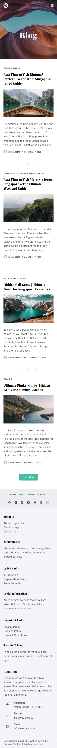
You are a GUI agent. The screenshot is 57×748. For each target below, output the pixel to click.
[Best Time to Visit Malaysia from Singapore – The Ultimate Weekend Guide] (28, 208)
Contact (42, 494)
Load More (28, 477)
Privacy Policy (11, 626)
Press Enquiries (12, 583)
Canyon (7, 173)
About (30, 494)
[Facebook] (9, 502)
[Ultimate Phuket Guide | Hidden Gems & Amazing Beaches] (28, 409)
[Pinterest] (41, 502)
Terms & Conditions (15, 635)
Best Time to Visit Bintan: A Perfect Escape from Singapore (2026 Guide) (27, 78)
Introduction (10, 574)
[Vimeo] (35, 502)
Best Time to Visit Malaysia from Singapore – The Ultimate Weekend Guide (27, 183)
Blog (21, 494)
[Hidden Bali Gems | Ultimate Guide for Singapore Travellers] (28, 308)
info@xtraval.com (24, 728)
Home (13, 494)
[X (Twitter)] (16, 502)
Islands (7, 68)
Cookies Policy (12, 631)
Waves (16, 68)
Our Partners (11, 531)
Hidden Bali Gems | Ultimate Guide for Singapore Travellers (26, 286)
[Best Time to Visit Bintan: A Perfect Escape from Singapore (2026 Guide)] (28, 103)
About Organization (15, 523)
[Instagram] (22, 502)
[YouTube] (28, 502)
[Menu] (52, 5)
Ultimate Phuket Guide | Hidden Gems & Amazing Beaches (26, 387)
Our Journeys (11, 527)
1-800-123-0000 (24, 717)
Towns (32, 173)
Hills (15, 173)
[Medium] (47, 502)
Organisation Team (14, 579)
